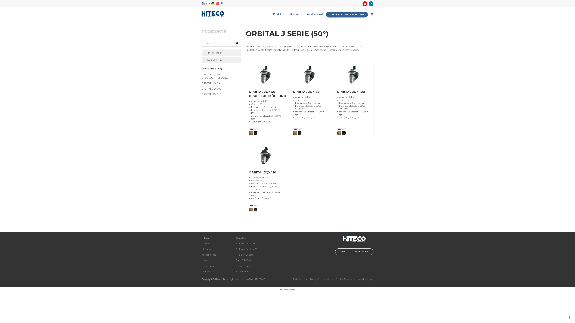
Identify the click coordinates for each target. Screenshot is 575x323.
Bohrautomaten (244, 271)
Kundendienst (314, 14)
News (205, 260)
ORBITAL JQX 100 (211, 88)
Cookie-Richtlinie (325, 279)
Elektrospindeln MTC (247, 249)
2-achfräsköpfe (214, 60)
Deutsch (212, 3)
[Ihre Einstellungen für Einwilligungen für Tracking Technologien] (570, 318)
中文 (217, 3)
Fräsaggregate (243, 265)
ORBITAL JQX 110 (211, 94)
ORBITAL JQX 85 (211, 83)
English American (222, 3)
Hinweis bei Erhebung (287, 289)
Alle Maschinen (214, 52)
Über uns (295, 14)
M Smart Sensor (244, 254)
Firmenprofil (208, 265)
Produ (205, 243)
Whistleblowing (365, 279)
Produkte (278, 14)
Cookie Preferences (346, 279)
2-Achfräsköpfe (244, 260)
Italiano (208, 3)
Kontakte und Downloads (346, 14)
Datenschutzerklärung (304, 279)
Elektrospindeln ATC (246, 243)
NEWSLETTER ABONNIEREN (354, 252)
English (203, 3)
